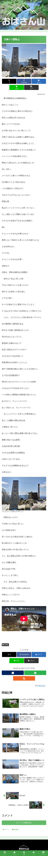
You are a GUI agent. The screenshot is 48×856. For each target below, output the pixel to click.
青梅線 (6, 644)
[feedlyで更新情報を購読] (35, 673)
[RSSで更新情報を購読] (24, 678)
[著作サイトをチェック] (13, 673)
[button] (31, 87)
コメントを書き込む (24, 823)
